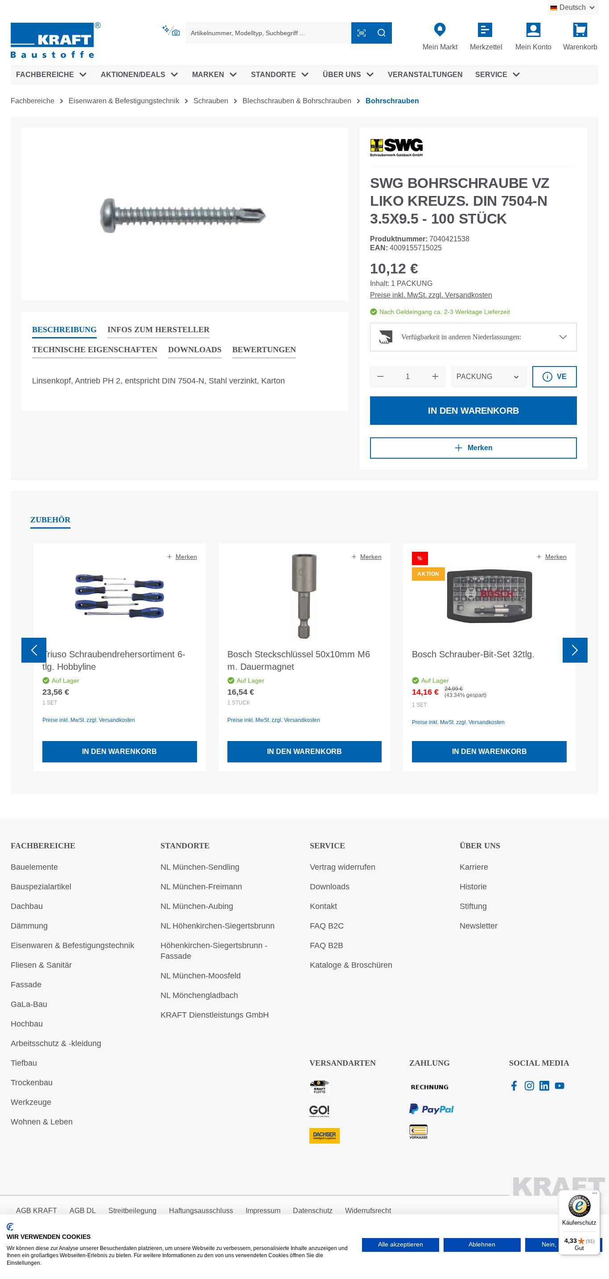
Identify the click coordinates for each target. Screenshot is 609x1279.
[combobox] (268, 33)
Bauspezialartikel (41, 886)
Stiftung (473, 906)
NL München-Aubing (196, 906)
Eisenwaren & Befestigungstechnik (72, 945)
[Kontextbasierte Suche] (171, 30)
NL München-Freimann (201, 886)
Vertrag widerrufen (342, 867)
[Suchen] (381, 33)
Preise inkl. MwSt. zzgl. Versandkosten (431, 295)
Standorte (185, 845)
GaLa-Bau (29, 1004)
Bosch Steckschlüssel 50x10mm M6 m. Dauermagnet (298, 660)
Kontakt (323, 906)
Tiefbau (24, 1063)
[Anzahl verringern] (380, 376)
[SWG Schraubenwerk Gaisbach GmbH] (396, 147)
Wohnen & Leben (42, 1121)
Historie (473, 886)
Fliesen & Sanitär (41, 965)
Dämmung (29, 925)
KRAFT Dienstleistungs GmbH (214, 1014)
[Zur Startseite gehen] (56, 39)
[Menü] (594, 1195)
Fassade (26, 984)
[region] (185, 214)
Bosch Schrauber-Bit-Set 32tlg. (473, 654)
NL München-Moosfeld (200, 975)
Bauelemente (34, 867)
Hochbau (27, 1023)
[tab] (64, 330)
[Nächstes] (575, 650)
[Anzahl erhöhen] (435, 376)
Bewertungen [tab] (264, 349)
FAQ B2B (326, 945)
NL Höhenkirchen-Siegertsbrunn (217, 925)
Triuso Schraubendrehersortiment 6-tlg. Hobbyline (113, 660)
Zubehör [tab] (50, 519)
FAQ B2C (327, 925)
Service (327, 845)
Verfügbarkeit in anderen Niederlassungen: (461, 337)
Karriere (474, 867)
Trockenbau (32, 1082)
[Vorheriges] (33, 650)
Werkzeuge (31, 1102)
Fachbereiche (43, 845)
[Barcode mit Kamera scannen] (361, 33)
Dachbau (27, 906)
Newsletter (479, 925)
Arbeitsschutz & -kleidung (56, 1043)
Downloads (330, 886)
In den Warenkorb (473, 410)
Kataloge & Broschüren (351, 965)
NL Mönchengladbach (199, 995)
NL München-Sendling (199, 867)
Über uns (480, 845)
